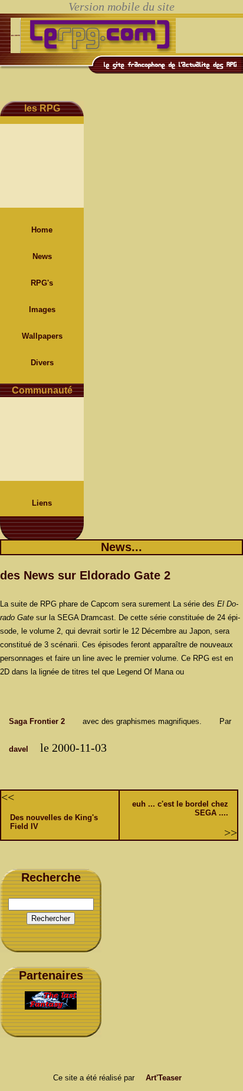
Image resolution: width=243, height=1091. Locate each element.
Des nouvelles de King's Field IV (54, 822)
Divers (42, 362)
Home (41, 229)
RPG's (42, 283)
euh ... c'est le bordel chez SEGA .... (180, 808)
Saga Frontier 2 (37, 721)
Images (42, 309)
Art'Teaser (164, 1077)
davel (18, 749)
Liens (42, 503)
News (42, 256)
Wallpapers (42, 336)
